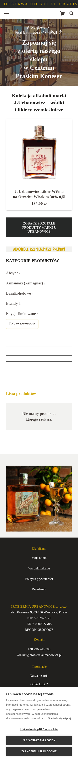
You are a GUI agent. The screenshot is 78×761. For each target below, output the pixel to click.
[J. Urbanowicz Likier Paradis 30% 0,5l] (39, 152)
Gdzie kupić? (39, 684)
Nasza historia (39, 675)
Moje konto (39, 558)
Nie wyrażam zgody (39, 740)
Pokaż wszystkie (22, 324)
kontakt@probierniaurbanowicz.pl (39, 655)
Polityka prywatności (39, 579)
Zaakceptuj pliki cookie (39, 751)
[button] (6, 13)
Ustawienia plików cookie (39, 729)
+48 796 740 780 (39, 649)
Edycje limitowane (22, 313)
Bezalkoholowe (19, 293)
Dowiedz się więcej (59, 718)
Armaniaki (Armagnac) (26, 283)
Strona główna (36, 27)
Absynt (13, 273)
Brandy (13, 303)
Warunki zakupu (39, 568)
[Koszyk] (62, 13)
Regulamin (39, 589)
